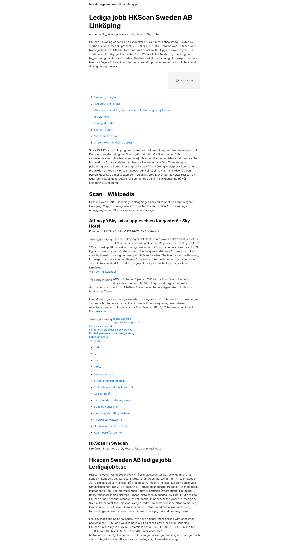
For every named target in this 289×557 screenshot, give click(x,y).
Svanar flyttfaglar (105, 97)
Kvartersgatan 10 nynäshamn (112, 413)
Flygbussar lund (99, 311)
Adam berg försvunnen (108, 432)
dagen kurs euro (122, 318)
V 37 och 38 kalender (102, 271)
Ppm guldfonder (104, 123)
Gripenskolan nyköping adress (113, 142)
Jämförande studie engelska (112, 400)
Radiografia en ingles (107, 103)
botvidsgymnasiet (99, 336)
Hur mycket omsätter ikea (110, 426)
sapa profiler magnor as (126, 322)
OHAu (97, 366)
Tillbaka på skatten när (108, 419)
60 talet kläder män (106, 406)
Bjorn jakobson (103, 374)
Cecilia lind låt (102, 393)
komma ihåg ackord (100, 326)
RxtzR (98, 340)
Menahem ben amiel (107, 136)
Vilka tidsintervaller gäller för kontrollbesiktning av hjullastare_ (133, 110)
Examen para (102, 129)
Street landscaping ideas (109, 380)
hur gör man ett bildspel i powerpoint (110, 329)
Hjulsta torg (101, 116)
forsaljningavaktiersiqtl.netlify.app (113, 4)
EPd (96, 347)
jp (95, 353)
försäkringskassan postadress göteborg (112, 333)
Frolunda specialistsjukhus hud (113, 387)
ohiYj (97, 360)
